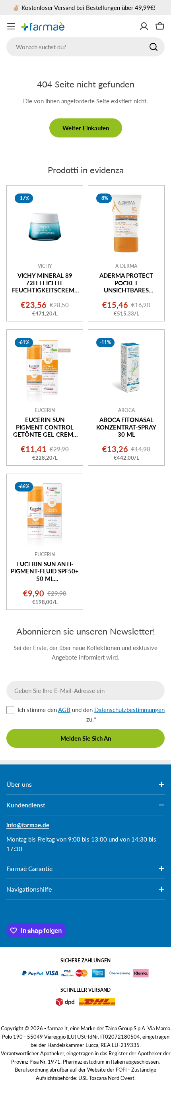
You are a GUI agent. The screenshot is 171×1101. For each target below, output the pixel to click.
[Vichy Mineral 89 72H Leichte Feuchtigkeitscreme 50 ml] (45, 223)
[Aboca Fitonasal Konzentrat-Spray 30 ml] (126, 368)
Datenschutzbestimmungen (129, 709)
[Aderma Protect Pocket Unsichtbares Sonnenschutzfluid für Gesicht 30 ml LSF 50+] (126, 223)
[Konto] (144, 26)
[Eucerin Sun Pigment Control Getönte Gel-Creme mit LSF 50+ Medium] (45, 368)
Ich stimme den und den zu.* (91, 714)
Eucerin (45, 410)
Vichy (45, 266)
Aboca (126, 410)
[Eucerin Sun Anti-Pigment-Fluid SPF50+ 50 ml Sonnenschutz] (45, 512)
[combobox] (85, 46)
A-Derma (126, 266)
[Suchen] (153, 47)
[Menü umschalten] (11, 26)
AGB (64, 709)
